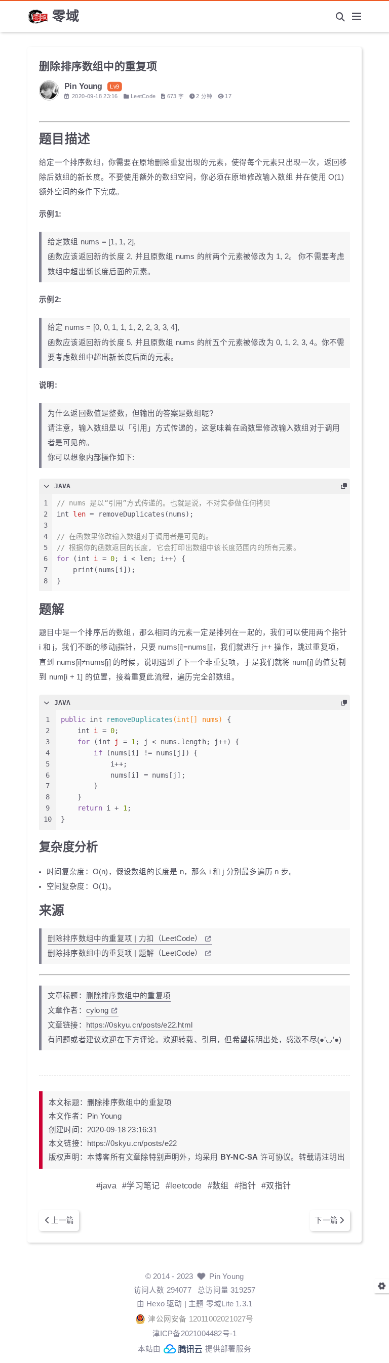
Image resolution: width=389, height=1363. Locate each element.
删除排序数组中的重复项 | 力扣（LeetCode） (125, 938)
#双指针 (276, 1185)
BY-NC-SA (239, 1157)
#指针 (245, 1185)
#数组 (218, 1185)
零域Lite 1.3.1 (229, 1304)
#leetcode (184, 1185)
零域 (66, 16)
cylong (97, 1010)
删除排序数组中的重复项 (128, 996)
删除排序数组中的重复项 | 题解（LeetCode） (125, 953)
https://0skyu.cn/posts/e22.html (139, 1025)
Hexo (155, 1304)
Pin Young (226, 1276)
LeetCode (143, 96)
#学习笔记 (141, 1185)
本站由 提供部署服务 (194, 1349)
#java (106, 1185)
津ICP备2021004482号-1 (194, 1334)
